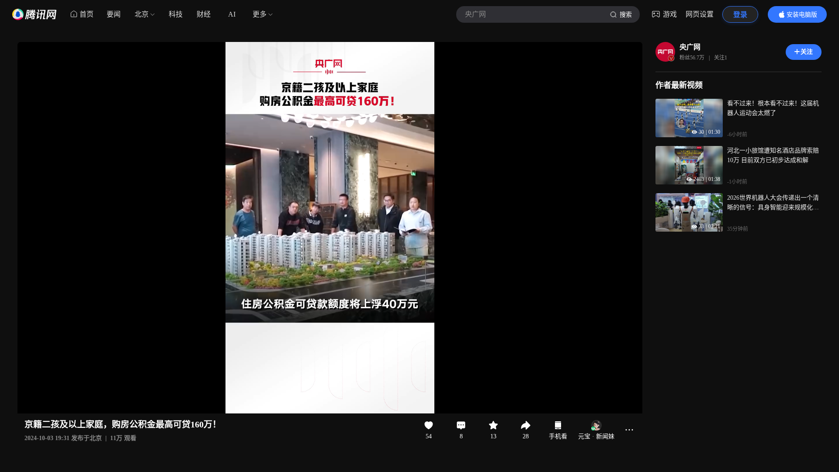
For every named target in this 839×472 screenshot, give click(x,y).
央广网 (690, 47)
